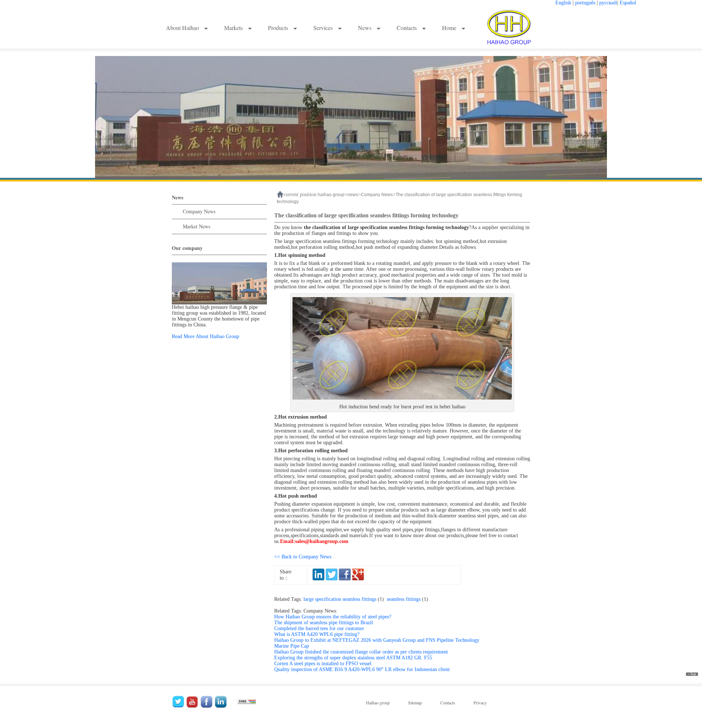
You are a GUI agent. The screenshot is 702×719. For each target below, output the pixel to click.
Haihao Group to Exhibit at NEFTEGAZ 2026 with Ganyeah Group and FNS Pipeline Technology (376, 640)
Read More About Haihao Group (205, 336)
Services (323, 27)
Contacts (407, 27)
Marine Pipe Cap (291, 646)
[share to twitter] (331, 578)
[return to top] (692, 674)
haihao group (331, 194)
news (352, 194)
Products (279, 27)
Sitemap (415, 702)
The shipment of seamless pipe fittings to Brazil (323, 622)
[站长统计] (247, 700)
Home (450, 27)
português (585, 2)
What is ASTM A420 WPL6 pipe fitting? (316, 634)
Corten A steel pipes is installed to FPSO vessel (322, 663)
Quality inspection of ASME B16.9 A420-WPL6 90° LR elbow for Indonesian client (362, 669)
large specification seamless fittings (345, 599)
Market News (196, 226)
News (365, 27)
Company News (199, 211)
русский (608, 2)
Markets (234, 27)
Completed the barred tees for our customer (319, 628)
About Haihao (183, 27)
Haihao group (378, 702)
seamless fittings (409, 599)
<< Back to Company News (302, 556)
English (563, 2)
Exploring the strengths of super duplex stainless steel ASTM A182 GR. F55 (353, 657)
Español (628, 2)
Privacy (480, 702)
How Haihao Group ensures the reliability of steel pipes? (332, 616)
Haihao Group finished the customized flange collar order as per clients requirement (361, 652)
